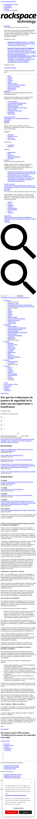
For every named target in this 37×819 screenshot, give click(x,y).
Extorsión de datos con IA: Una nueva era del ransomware (16, 459)
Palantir (10, 79)
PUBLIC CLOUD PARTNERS (16, 85)
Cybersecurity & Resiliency (15, 110)
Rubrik (9, 82)
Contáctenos (4, 297)
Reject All (25, 812)
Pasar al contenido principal (8, 1)
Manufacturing (12, 152)
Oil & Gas (10, 137)
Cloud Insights (5, 393)
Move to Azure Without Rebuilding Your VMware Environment (18, 471)
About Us (10, 202)
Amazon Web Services (14, 86)
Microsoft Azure (12, 88)
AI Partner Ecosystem (10, 67)
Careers (10, 211)
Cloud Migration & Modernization (17, 103)
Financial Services (12, 136)
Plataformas (7, 91)
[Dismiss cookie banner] (31, 783)
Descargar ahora (5, 741)
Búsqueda (20, 296)
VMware (10, 77)
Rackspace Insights (22, 173)
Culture (10, 203)
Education (10, 146)
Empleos (6, 747)
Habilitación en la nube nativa (12, 776)
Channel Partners (12, 208)
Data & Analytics (12, 109)
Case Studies (21, 179)
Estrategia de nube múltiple (11, 765)
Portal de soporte (8, 745)
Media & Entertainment (14, 157)
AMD (9, 76)
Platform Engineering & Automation (17, 107)
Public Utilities (12, 139)
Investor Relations (12, 209)
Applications (11, 112)
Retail (9, 154)
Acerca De (7, 190)
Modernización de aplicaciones (12, 777)
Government (11, 145)
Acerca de (7, 744)
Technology (11, 158)
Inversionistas (8, 748)
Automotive (11, 155)
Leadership (11, 205)
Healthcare (10, 134)
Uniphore (10, 80)
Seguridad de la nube (10, 768)
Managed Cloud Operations (15, 104)
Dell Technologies (12, 83)
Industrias (6, 121)
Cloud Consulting (12, 101)
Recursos (6, 160)
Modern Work (11, 113)
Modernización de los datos (11, 767)
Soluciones (7, 26)
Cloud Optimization (13, 106)
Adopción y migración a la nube (13, 774)
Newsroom (11, 212)
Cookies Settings (18, 808)
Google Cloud (11, 89)
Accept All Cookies (11, 812)
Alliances (10, 206)
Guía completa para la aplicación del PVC (12, 455)
